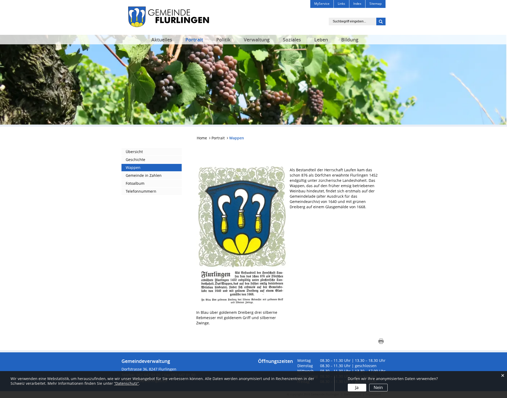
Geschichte (135, 159)
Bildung (349, 39)
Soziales (292, 39)
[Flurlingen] (168, 16)
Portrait (194, 39)
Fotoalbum (135, 183)
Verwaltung (257, 39)
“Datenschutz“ (126, 383)
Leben (321, 39)
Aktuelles (161, 39)
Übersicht (134, 151)
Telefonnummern (141, 191)
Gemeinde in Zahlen (144, 175)
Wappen (133, 167)
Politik (223, 39)
